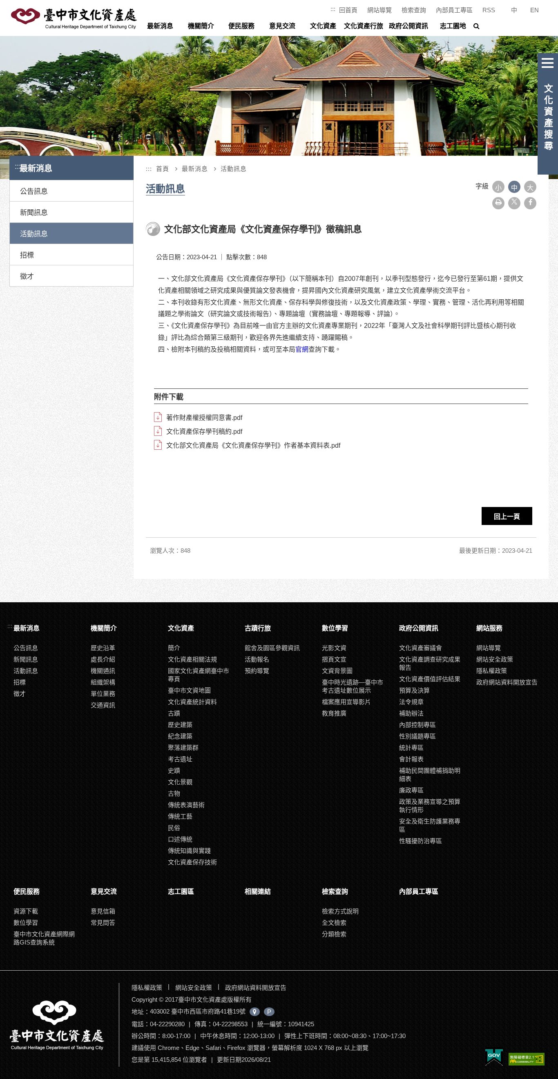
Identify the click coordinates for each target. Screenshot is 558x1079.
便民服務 (241, 25)
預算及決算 (414, 690)
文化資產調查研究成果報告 (429, 663)
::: (332, 8)
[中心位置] (255, 1011)
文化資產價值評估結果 (429, 678)
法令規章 (411, 701)
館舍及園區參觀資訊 (272, 647)
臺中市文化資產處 (74, 18)
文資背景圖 (337, 670)
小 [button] (498, 187)
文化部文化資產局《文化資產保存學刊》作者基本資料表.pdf (253, 445)
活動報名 (257, 659)
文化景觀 (180, 781)
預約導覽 (257, 670)
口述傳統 (180, 839)
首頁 (162, 168)
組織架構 (103, 682)
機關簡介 (201, 25)
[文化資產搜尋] (548, 61)
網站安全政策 (494, 659)
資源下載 (25, 911)
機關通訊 (103, 670)
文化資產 (323, 25)
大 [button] (530, 187)
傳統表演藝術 (186, 804)
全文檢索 (334, 922)
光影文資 (334, 647)
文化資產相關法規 (192, 659)
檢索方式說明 (340, 911)
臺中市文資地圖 (189, 690)
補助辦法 (411, 713)
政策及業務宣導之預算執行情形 (429, 805)
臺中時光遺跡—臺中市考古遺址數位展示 (352, 686)
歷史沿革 (103, 647)
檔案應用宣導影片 (346, 701)
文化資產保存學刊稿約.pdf (204, 431)
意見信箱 (103, 911)
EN (534, 10)
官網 (301, 349)
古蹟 (174, 713)
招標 (27, 255)
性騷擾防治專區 (420, 840)
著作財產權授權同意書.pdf (204, 417)
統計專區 (411, 747)
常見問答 (103, 922)
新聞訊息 (34, 213)
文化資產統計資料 (192, 701)
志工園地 (453, 25)
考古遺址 (180, 759)
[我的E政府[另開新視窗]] (494, 1057)
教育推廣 (334, 713)
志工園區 (181, 891)
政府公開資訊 (408, 25)
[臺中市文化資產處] (63, 1025)
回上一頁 (507, 516)
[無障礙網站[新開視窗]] (527, 1060)
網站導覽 (379, 10)
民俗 (174, 827)
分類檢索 (334, 934)
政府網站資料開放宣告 (507, 682)
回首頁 (348, 10)
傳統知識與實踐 (189, 850)
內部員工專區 (454, 10)
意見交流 (282, 25)
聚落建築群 (183, 747)
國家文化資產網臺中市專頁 (198, 674)
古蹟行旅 (258, 628)
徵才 (27, 276)
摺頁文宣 (334, 659)
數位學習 (335, 628)
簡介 (174, 647)
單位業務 (103, 693)
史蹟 (174, 770)
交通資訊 (103, 705)
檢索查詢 (414, 10)
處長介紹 (103, 659)
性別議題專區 (417, 736)
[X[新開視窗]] (514, 203)
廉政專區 (411, 790)
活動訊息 (34, 234)
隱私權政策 (491, 670)
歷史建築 (180, 724)
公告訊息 (34, 191)
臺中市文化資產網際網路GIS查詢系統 (44, 938)
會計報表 (411, 759)
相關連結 (258, 891)
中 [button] (514, 187)
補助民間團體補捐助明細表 (429, 774)
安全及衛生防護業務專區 (429, 825)
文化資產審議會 (420, 647)
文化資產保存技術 (192, 862)
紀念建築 (180, 736)
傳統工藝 (180, 816)
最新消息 (160, 25)
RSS (488, 10)
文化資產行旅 (363, 25)
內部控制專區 (417, 724)
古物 (174, 793)
